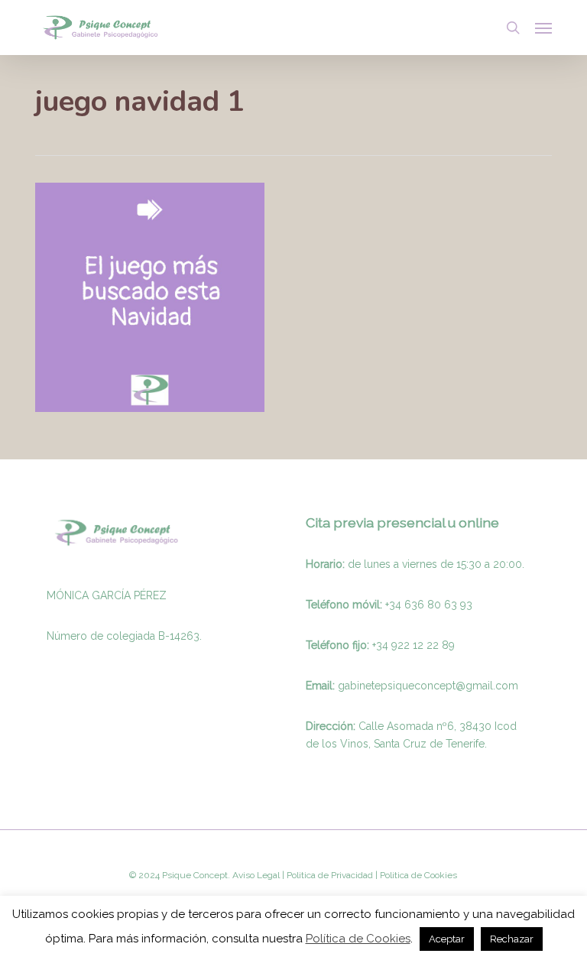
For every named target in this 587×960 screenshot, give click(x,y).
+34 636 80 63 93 (428, 604)
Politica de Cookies (417, 875)
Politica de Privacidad (328, 875)
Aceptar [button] (447, 939)
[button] (543, 27)
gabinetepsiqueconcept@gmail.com (428, 685)
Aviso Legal (256, 875)
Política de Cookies (358, 938)
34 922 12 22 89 (415, 645)
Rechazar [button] (511, 939)
